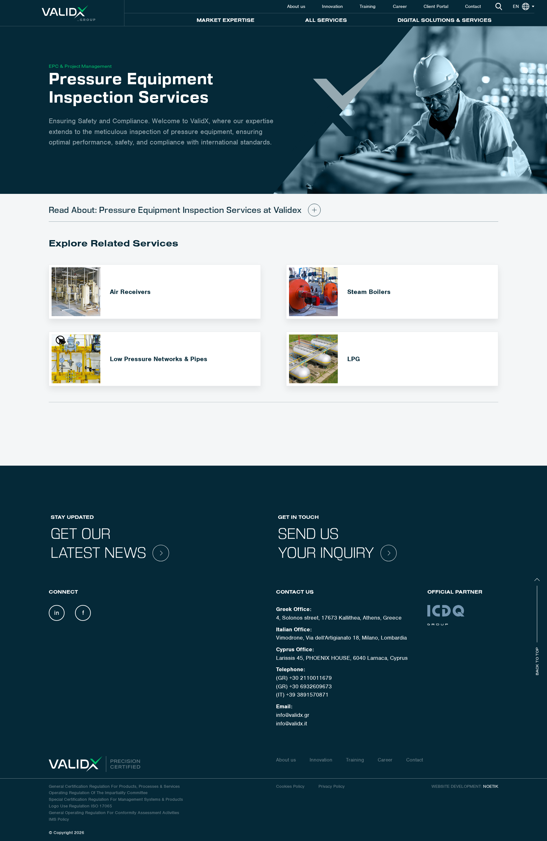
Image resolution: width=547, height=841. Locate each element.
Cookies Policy (291, 786)
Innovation (332, 6)
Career (400, 6)
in (56, 613)
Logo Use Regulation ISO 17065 (80, 806)
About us (296, 6)
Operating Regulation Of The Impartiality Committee (98, 792)
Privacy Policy (331, 786)
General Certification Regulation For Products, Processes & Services (114, 786)
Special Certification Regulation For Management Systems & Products (116, 799)
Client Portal (436, 6)
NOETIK (490, 786)
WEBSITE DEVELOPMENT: (456, 786)
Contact (473, 6)
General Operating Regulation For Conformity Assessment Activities (114, 812)
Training (368, 6)
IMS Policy (59, 819)
